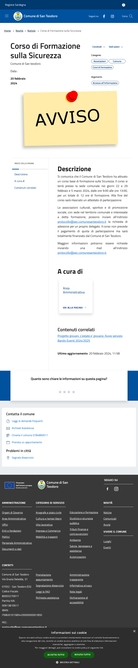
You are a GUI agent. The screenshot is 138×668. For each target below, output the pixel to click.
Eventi (107, 547)
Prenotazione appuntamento (44, 577)
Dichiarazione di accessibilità (79, 600)
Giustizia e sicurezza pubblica (81, 520)
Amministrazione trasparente (79, 577)
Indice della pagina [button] (24, 163)
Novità (19, 31)
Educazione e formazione (84, 512)
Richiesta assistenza (47, 598)
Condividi (97, 47)
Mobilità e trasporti (47, 537)
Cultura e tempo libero (48, 519)
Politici (6, 537)
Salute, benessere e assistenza (81, 548)
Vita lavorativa (44, 525)
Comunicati (110, 519)
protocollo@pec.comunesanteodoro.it (82, 221)
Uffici (5, 525)
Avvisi (107, 525)
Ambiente (75, 540)
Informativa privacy (81, 586)
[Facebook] (102, 16)
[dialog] (69, 648)
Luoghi (107, 541)
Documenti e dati (12, 549)
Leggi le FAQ (43, 592)
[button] (68, 662)
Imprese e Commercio (48, 531)
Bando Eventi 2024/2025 (74, 340)
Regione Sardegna (15, 5)
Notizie (31, 31)
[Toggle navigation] (7, 16)
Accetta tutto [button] (55, 654)
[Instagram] (111, 16)
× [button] (134, 631)
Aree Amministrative (14, 519)
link (101, 647)
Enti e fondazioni (11, 531)
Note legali (76, 592)
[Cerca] (131, 16)
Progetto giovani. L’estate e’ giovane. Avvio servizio (90, 336)
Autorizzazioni (78, 557)
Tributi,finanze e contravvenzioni (79, 531)
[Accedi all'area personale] (123, 5)
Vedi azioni (114, 47)
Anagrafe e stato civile (48, 512)
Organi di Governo (12, 512)
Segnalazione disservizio (50, 586)
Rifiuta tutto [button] (83, 654)
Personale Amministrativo (17, 543)
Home (7, 31)
